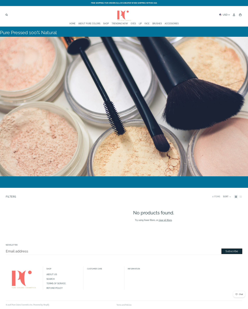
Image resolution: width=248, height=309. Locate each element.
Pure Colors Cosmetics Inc (22, 305)
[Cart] (240, 15)
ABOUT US (51, 274)
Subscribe (231, 251)
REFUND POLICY (54, 288)
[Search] (6, 15)
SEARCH (50, 279)
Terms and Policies (124, 305)
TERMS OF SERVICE (56, 283)
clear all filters (165, 220)
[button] (227, 197)
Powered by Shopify (41, 305)
